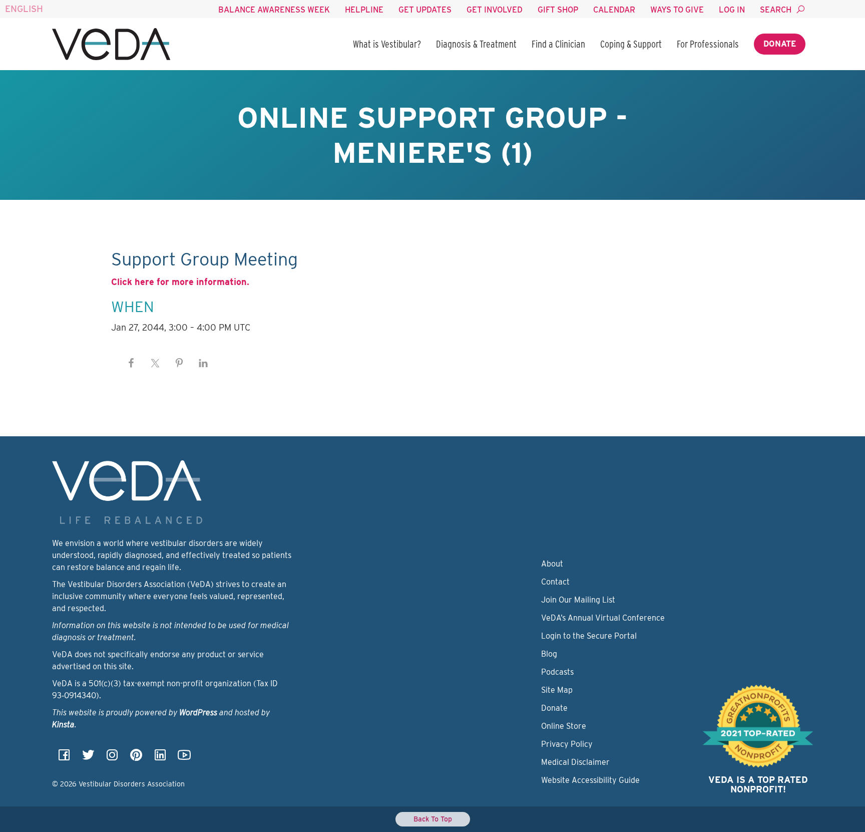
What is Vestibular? (387, 44)
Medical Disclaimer (575, 762)
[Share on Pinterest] (179, 363)
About (552, 564)
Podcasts (557, 672)
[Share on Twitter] (155, 363)
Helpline (364, 10)
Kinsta (63, 724)
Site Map (557, 690)
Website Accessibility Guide (590, 780)
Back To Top (432, 819)
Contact (555, 582)
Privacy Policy (567, 744)
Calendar (614, 10)
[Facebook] (64, 758)
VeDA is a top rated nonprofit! (758, 784)
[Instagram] (112, 758)
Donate (779, 44)
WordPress (198, 712)
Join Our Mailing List (578, 600)
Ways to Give (677, 10)
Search (775, 10)
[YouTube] (184, 758)
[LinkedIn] (160, 758)
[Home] (111, 44)
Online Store (563, 726)
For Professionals (708, 44)
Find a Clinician (558, 44)
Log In (732, 10)
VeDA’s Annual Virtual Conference (603, 618)
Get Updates (425, 10)
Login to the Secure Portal (589, 636)
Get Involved (495, 10)
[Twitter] (88, 758)
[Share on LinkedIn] (203, 363)
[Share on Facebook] (131, 363)
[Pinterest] (136, 758)
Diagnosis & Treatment (476, 44)
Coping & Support (631, 44)
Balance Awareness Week (274, 10)
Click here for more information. (180, 281)
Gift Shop (558, 10)
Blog (549, 654)
